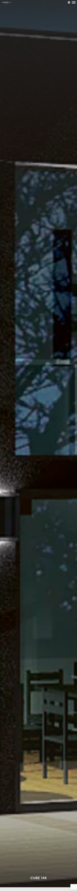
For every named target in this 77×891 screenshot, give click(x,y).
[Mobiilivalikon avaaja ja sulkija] (74, 2)
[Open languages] (69, 2)
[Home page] (6, 2)
